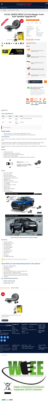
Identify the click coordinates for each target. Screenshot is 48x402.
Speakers (4, 10)
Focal (37, 31)
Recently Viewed (15, 287)
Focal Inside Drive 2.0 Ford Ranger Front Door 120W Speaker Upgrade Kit (11, 316)
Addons (28, 46)
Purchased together (5, 287)
